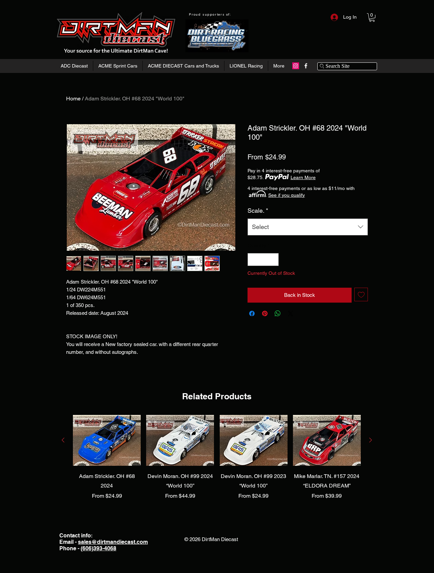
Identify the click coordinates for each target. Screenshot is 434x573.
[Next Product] (371, 440)
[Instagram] (295, 65)
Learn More (303, 177)
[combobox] (308, 226)
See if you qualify (286, 195)
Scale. (258, 210)
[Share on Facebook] (252, 313)
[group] (217, 458)
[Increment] (273, 259)
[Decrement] (253, 259)
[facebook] (305, 65)
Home (73, 98)
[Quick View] (107, 440)
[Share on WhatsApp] (278, 313)
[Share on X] (291, 313)
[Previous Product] (63, 440)
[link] (372, 17)
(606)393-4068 (98, 548)
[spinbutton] (263, 259)
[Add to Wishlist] (361, 295)
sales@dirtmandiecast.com (113, 542)
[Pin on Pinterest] (265, 313)
